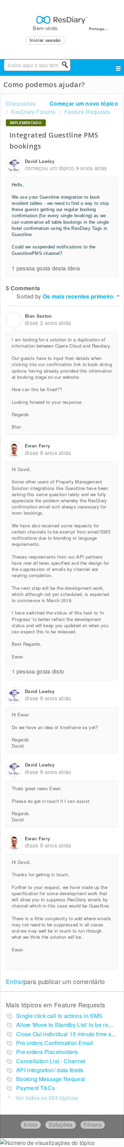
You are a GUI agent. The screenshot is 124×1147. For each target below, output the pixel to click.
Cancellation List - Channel (51, 1061)
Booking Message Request (50, 1079)
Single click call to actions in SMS (59, 1016)
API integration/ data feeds (50, 1070)
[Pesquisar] (67, 64)
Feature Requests (87, 112)
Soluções (61, 1124)
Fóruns (93, 1124)
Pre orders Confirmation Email (54, 1043)
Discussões (20, 103)
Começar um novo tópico (84, 103)
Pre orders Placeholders (47, 1052)
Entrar (14, 981)
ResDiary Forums (33, 112)
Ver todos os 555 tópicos (47, 1098)
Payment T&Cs (35, 1088)
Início (31, 1124)
